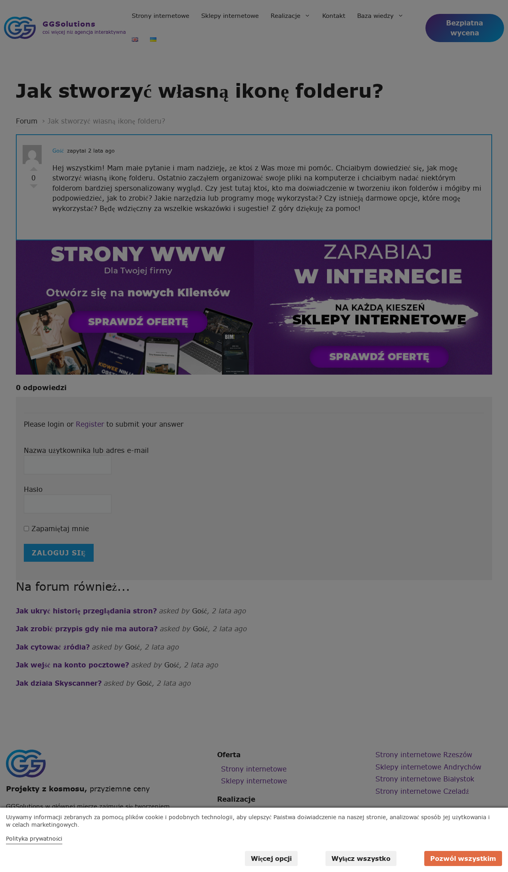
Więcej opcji (271, 858)
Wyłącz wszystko (361, 858)
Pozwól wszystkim (463, 858)
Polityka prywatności (34, 839)
